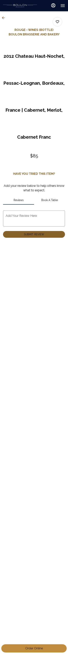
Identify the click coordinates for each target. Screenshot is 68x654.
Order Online (34, 648)
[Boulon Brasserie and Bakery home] (20, 5)
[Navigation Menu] (63, 5)
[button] (4, 17)
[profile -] (53, 5)
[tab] (18, 200)
